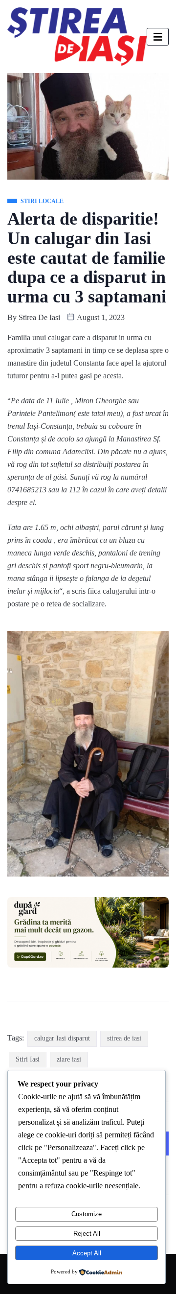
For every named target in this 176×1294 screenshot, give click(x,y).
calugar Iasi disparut (62, 1038)
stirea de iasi (124, 1038)
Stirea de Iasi (39, 317)
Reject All (86, 1233)
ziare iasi (69, 1059)
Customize (86, 1214)
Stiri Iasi (28, 1059)
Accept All (86, 1253)
